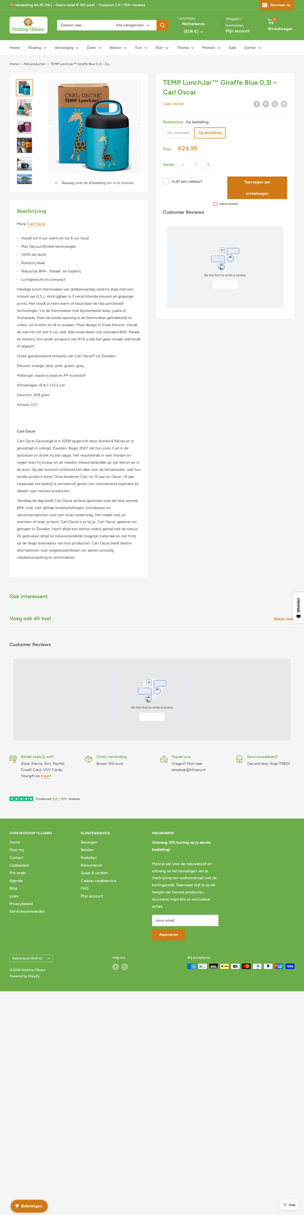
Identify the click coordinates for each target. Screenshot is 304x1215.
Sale (232, 47)
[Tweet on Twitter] (274, 103)
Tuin (138, 47)
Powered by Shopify (25, 976)
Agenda (16, 880)
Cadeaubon (19, 865)
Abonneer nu (280, 5)
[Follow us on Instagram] (124, 966)
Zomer (250, 47)
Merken (208, 47)
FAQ (85, 888)
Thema (183, 47)
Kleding (34, 47)
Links (14, 896)
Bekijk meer (284, 619)
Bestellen (89, 857)
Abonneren (168, 934)
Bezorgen (89, 842)
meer (45, 776)
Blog (13, 888)
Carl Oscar (173, 104)
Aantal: (169, 164)
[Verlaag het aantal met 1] (183, 165)
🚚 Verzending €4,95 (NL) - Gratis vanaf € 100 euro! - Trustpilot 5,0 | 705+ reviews (77, 5)
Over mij (17, 850)
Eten (159, 47)
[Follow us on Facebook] (115, 966)
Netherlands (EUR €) (27, 958)
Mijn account (238, 31)
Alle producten (35, 64)
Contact (17, 857)
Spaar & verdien (94, 873)
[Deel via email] (283, 103)
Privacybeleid (21, 903)
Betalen (87, 850)
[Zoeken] (162, 25)
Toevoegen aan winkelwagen (257, 188)
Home (15, 47)
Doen (91, 47)
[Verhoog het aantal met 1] (208, 165)
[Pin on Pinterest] (265, 103)
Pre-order (18, 873)
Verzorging (64, 47)
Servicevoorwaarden (27, 911)
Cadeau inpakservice (98, 880)
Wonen (115, 47)
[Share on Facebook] (256, 103)
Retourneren (91, 865)
